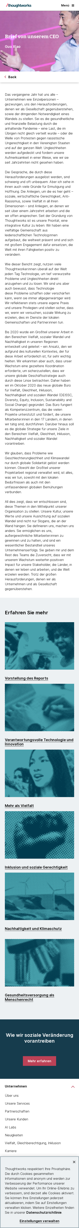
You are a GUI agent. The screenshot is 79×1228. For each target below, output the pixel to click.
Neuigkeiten (14, 1135)
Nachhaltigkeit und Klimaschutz (33, 929)
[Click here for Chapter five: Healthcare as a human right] (39, 962)
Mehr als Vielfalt (19, 806)
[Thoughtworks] (18, 5)
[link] (39, 1061)
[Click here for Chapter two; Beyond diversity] (39, 773)
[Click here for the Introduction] (39, 646)
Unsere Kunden (16, 1119)
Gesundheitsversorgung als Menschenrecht (29, 997)
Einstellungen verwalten (39, 1221)
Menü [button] (65, 5)
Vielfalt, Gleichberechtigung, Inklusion (33, 1143)
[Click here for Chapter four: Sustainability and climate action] (39, 896)
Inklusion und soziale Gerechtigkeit (36, 867)
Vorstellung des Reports (26, 678)
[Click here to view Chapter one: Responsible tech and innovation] (39, 707)
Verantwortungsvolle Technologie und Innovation (39, 742)
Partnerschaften (17, 1111)
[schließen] (74, 1162)
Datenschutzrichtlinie (44, 1212)
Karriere (11, 1151)
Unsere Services (17, 1103)
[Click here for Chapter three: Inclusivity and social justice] (39, 835)
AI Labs (10, 1127)
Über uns (12, 1096)
